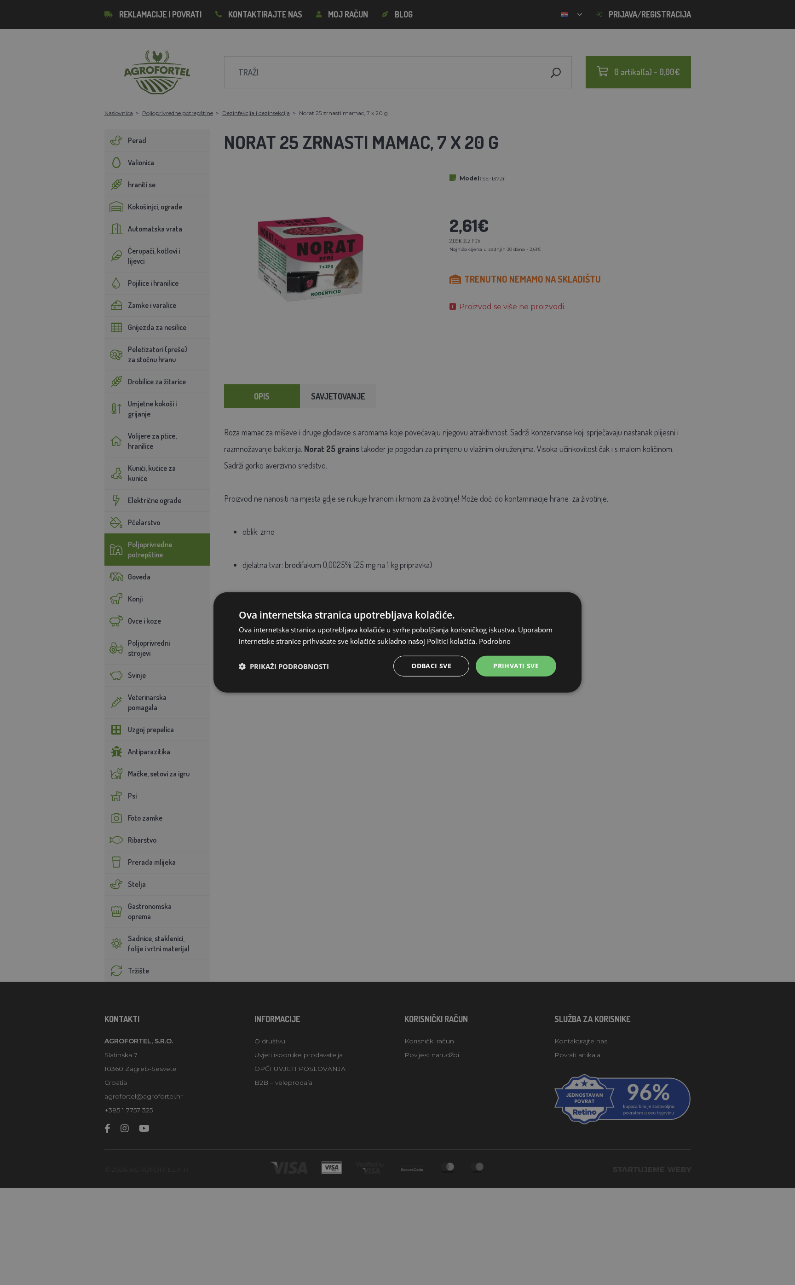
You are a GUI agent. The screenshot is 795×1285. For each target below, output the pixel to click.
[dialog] (397, 642)
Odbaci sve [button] (431, 666)
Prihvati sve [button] (516, 666)
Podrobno (495, 641)
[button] (284, 666)
